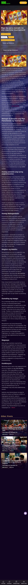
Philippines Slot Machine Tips (8, 40)
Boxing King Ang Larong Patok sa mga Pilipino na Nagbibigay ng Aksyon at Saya (13, 429)
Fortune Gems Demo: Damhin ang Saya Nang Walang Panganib (13, 446)
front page (3, 583)
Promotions (9, 583)
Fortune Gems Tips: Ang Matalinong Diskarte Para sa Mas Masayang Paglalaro (12, 462)
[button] (25, 43)
